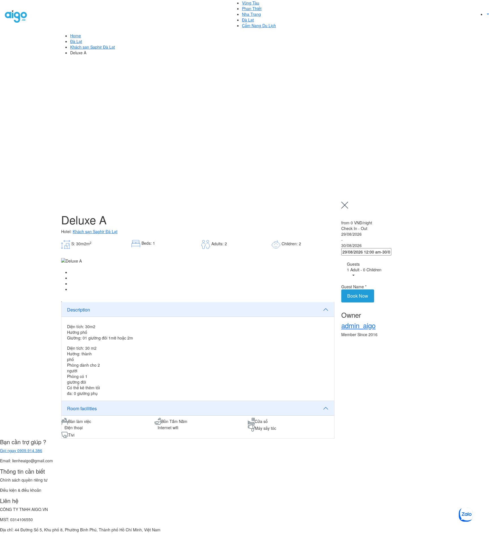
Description (78, 309)
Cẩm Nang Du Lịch (259, 25)
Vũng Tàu (250, 3)
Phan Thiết (251, 8)
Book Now (357, 296)
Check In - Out (354, 228)
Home (75, 35)
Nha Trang (251, 14)
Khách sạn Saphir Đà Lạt (92, 47)
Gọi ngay (21, 450)
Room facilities (82, 408)
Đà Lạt (248, 20)
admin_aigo (358, 325)
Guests (353, 264)
